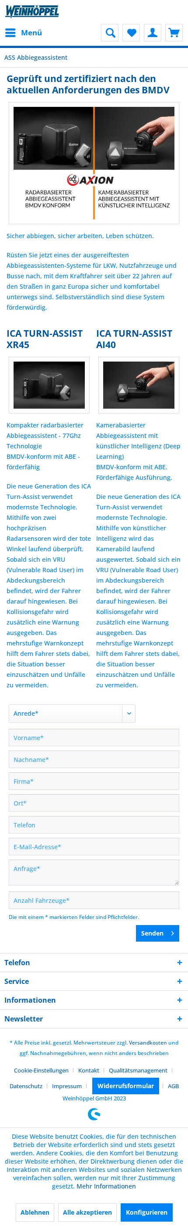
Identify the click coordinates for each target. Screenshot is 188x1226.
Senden (152, 933)
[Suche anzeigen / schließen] (109, 32)
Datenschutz (26, 1086)
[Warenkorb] (174, 32)
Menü (31, 32)
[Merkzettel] (131, 32)
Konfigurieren (146, 1212)
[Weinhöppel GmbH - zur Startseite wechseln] (32, 12)
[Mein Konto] (152, 32)
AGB (173, 1086)
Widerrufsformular (125, 1086)
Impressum (67, 1086)
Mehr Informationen (106, 1186)
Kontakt (88, 1070)
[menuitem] (23, 32)
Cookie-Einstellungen (41, 1070)
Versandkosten (148, 1042)
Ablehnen (35, 1212)
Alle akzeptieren (87, 1212)
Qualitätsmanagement (138, 1070)
